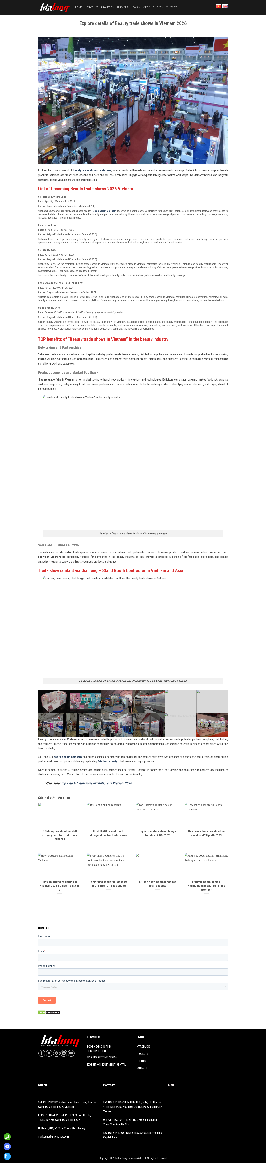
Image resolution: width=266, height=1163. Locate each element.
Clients (158, 7)
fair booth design (108, 761)
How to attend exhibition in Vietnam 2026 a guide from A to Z (60, 885)
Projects (107, 7)
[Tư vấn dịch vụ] (6, 1156)
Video (146, 7)
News (134, 7)
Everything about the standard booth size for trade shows (109, 884)
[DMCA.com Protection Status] (49, 1012)
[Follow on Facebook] (41, 1053)
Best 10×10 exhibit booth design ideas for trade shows (108, 833)
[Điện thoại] (6, 1137)
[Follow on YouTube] (71, 1053)
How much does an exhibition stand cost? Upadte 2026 (206, 833)
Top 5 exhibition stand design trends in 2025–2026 (157, 833)
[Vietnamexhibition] (54, 7)
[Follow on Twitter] (49, 1053)
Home (78, 7)
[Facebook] (6, 1146)
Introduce (91, 7)
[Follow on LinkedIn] (63, 1053)
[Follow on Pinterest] (56, 1053)
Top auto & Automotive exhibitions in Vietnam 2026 (96, 783)
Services (122, 7)
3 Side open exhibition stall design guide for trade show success (60, 835)
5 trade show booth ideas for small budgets (157, 884)
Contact (171, 7)
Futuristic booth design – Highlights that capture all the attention (206, 885)
